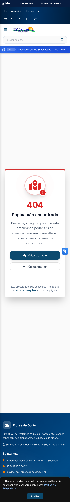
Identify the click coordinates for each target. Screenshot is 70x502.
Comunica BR (26, 4)
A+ (12, 19)
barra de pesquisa (25, 290)
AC (5, 19)
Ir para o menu (33, 11)
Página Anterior (37, 266)
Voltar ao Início (37, 255)
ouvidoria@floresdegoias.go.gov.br (26, 471)
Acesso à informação (51, 4)
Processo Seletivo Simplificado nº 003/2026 (42, 49)
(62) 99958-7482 (17, 466)
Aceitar (35, 496)
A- (20, 19)
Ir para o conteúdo (13, 11)
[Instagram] (35, 19)
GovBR (6, 3)
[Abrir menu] (5, 30)
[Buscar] (62, 39)
